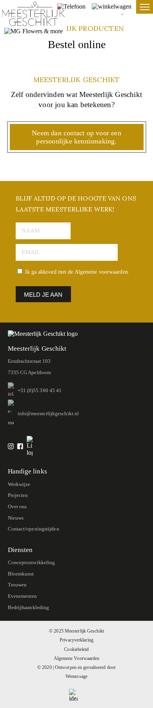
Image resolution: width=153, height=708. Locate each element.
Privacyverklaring (76, 640)
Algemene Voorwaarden (77, 658)
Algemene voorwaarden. (102, 272)
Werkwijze (19, 484)
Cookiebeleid (76, 649)
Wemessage (76, 676)
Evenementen (22, 596)
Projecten (18, 495)
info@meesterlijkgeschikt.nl (48, 413)
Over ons (17, 506)
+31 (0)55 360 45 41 (40, 390)
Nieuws (16, 518)
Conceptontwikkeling (31, 562)
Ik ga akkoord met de (76, 272)
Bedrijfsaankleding (28, 607)
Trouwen (17, 585)
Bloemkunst (21, 574)
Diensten (20, 550)
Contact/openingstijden (33, 529)
